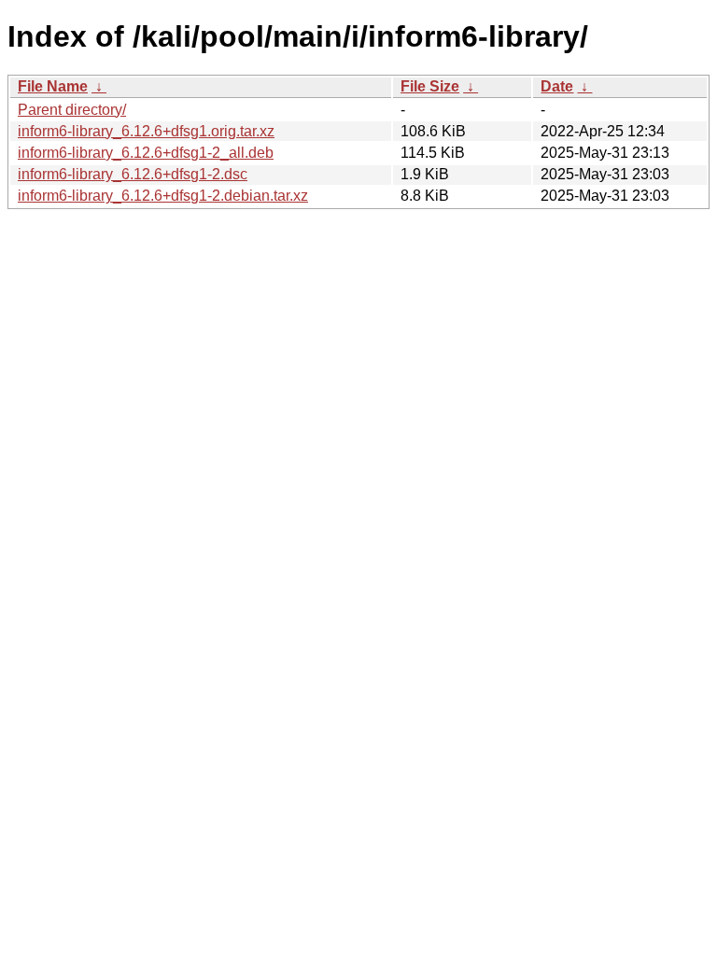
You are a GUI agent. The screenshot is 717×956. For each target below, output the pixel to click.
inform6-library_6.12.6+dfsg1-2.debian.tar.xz (163, 196)
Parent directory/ (72, 110)
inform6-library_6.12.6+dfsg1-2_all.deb (146, 153)
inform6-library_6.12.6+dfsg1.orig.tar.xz (146, 131)
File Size (430, 86)
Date (557, 86)
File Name (53, 86)
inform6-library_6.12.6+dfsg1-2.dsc (132, 174)
